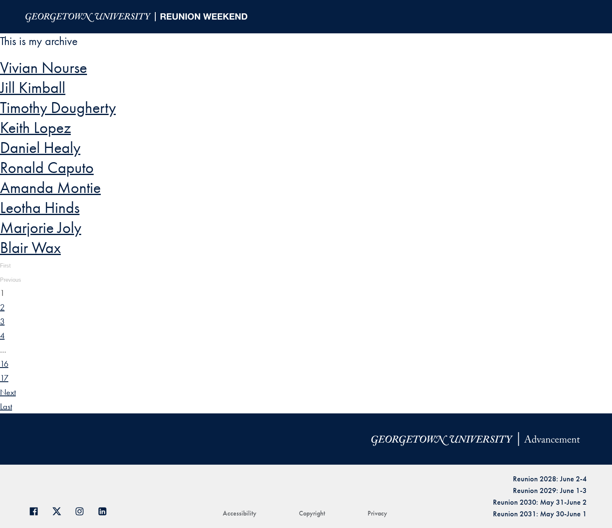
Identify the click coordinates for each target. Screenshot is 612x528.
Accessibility (239, 513)
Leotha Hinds (40, 208)
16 (4, 363)
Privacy (377, 513)
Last (6, 406)
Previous (10, 280)
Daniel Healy (40, 148)
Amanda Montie (50, 188)
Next (8, 392)
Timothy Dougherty (58, 108)
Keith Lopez (35, 128)
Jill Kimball (32, 88)
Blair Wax (30, 248)
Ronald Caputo (47, 168)
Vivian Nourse (43, 68)
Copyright (312, 513)
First (5, 266)
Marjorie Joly (40, 228)
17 (4, 378)
